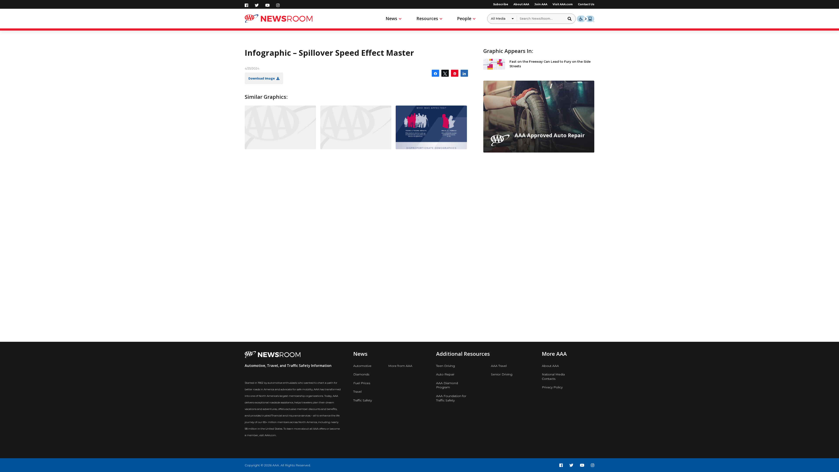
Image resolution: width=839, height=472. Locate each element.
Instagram (278, 5)
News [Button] (391, 18)
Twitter (256, 5)
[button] (571, 18)
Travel (357, 392)
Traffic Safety (362, 400)
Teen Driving (445, 366)
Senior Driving (501, 374)
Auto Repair (445, 374)
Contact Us (586, 4)
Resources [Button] (427, 18)
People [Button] (464, 18)
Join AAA (540, 4)
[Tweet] (445, 73)
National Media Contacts (553, 376)
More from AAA (400, 366)
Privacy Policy (552, 387)
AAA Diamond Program (447, 385)
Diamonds (361, 374)
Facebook (246, 5)
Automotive (362, 366)
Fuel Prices (361, 383)
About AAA (521, 4)
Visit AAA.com (563, 4)
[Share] (435, 73)
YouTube (267, 5)
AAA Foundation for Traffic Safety (451, 398)
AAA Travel (499, 366)
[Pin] (454, 73)
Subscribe (500, 4)
